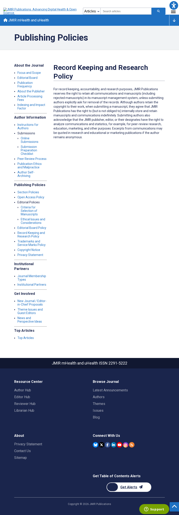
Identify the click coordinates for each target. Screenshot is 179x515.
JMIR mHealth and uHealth (28, 20)
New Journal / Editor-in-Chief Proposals (31, 302)
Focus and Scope (29, 72)
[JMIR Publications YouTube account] (119, 445)
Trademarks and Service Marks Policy (31, 243)
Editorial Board (27, 77)
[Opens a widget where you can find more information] (154, 509)
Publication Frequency (25, 84)
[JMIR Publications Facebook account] (107, 445)
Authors (99, 397)
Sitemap (20, 458)
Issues (98, 410)
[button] (174, 5)
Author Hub (22, 390)
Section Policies (28, 192)
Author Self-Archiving (25, 174)
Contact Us (22, 451)
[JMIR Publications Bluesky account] (95, 445)
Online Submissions (29, 140)
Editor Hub (22, 397)
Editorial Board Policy (31, 228)
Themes (99, 404)
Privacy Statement (30, 255)
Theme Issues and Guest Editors (30, 311)
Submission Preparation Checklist (29, 150)
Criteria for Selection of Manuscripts (29, 211)
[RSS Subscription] (131, 445)
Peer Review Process (31, 159)
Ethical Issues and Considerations (33, 221)
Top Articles (25, 338)
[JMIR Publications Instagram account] (125, 445)
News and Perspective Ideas (29, 319)
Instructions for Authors (27, 126)
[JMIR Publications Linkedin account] (113, 445)
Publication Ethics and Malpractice (29, 165)
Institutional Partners (31, 284)
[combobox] (125, 11)
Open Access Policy (30, 197)
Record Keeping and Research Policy (31, 234)
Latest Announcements (110, 390)
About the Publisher (31, 91)
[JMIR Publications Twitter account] (101, 445)
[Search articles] (158, 11)
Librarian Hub (24, 410)
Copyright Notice (28, 250)
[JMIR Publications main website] (40, 11)
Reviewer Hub (25, 404)
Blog (96, 417)
